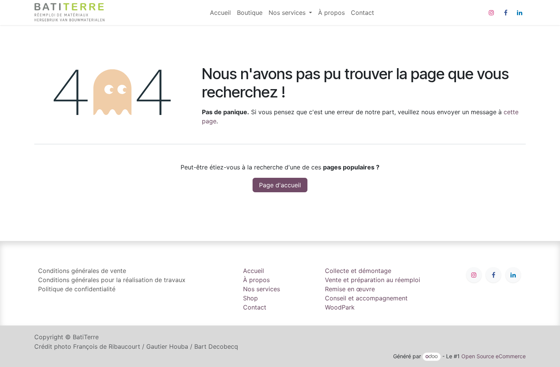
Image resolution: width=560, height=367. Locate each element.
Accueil (253, 270)
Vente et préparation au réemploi (372, 280)
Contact (254, 307)
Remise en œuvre (350, 289)
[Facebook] (505, 12)
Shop (250, 298)
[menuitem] (220, 12)
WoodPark (340, 307)
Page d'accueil (280, 185)
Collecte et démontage (358, 270)
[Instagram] (491, 12)
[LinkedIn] (520, 12)
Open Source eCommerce (493, 356)
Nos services (261, 289)
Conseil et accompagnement (366, 298)
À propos (256, 280)
